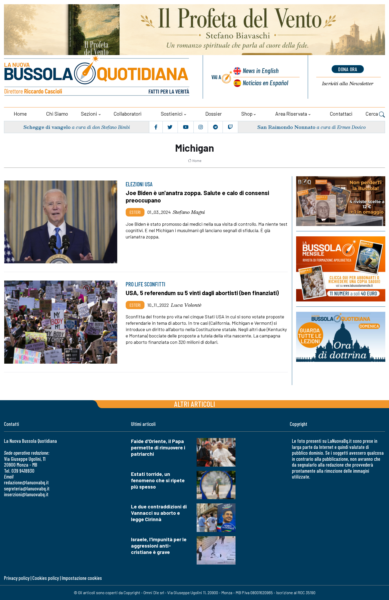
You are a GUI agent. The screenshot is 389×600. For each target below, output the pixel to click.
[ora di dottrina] (340, 337)
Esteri (135, 212)
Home (20, 114)
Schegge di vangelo (47, 127)
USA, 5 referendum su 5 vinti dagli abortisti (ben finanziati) (202, 292)
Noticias (265, 82)
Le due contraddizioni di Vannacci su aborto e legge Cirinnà (159, 512)
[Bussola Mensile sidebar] (340, 268)
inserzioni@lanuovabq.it (26, 494)
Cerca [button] (372, 114)
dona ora (347, 69)
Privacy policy (16, 578)
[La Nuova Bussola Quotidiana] (97, 77)
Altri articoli (194, 403)
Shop (246, 114)
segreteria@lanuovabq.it (26, 488)
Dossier (213, 114)
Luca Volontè (186, 304)
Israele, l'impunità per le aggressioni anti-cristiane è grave (159, 545)
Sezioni (89, 114)
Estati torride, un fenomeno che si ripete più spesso (158, 480)
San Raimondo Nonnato (286, 127)
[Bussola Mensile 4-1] (340, 201)
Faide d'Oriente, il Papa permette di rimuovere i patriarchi (158, 447)
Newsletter (347, 83)
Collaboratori (128, 114)
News (261, 70)
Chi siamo (57, 114)
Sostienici (172, 114)
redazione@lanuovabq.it (26, 482)
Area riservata (291, 114)
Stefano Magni (189, 212)
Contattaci (341, 114)
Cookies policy (45, 578)
